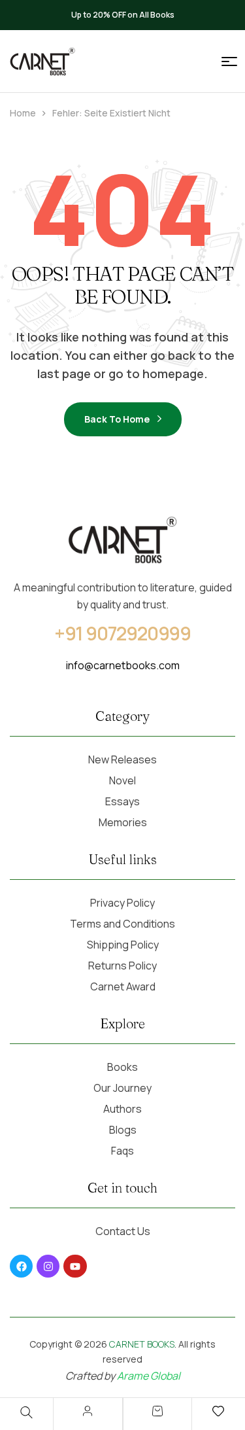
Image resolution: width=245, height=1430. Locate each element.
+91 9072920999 (122, 633)
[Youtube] (74, 1266)
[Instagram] (48, 1266)
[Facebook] (21, 1266)
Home (23, 113)
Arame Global (148, 1376)
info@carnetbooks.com (123, 665)
